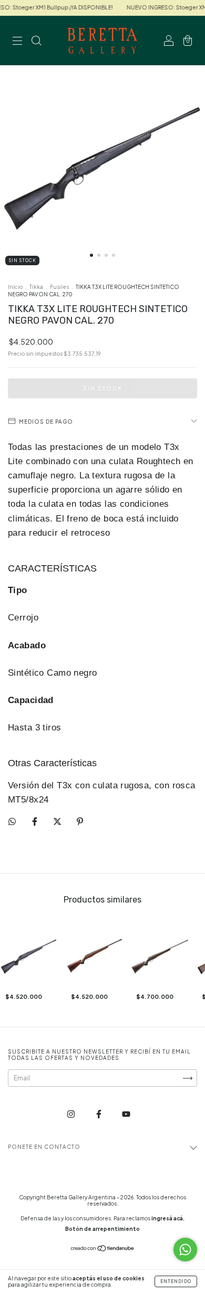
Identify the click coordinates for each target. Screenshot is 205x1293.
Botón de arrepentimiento (102, 1229)
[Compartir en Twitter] (58, 821)
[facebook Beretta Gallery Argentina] (99, 1114)
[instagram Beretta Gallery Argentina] (71, 1114)
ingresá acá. (167, 1218)
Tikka (36, 287)
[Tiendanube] (103, 1250)
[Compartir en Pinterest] (80, 821)
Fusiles (59, 287)
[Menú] (17, 42)
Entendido (175, 1281)
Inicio (15, 287)
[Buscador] (36, 42)
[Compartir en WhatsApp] (12, 821)
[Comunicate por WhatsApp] (185, 1249)
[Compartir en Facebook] (35, 821)
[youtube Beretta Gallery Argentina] (126, 1114)
